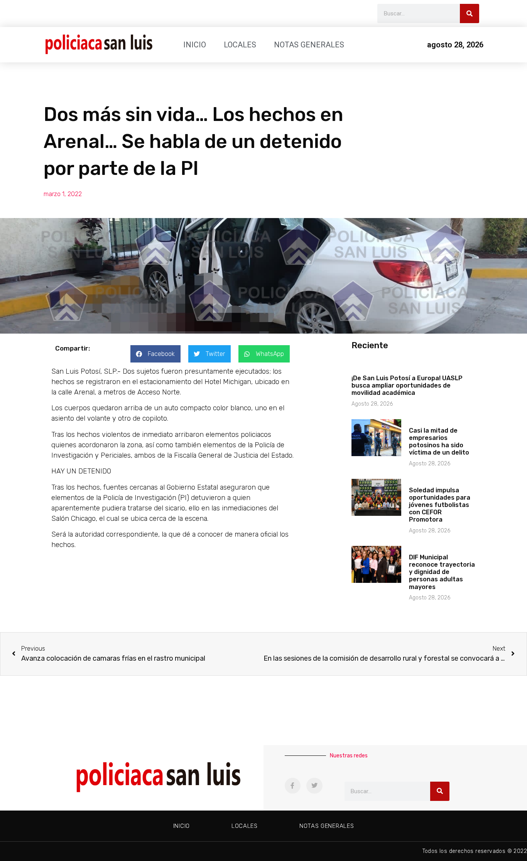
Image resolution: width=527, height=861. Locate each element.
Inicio (194, 44)
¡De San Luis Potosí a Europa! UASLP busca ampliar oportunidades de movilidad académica (407, 385)
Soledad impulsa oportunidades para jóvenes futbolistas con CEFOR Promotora (439, 505)
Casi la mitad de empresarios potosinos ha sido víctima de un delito (439, 442)
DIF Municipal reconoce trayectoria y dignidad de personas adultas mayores (442, 572)
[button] (155, 354)
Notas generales (309, 44)
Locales (240, 44)
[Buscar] (469, 13)
